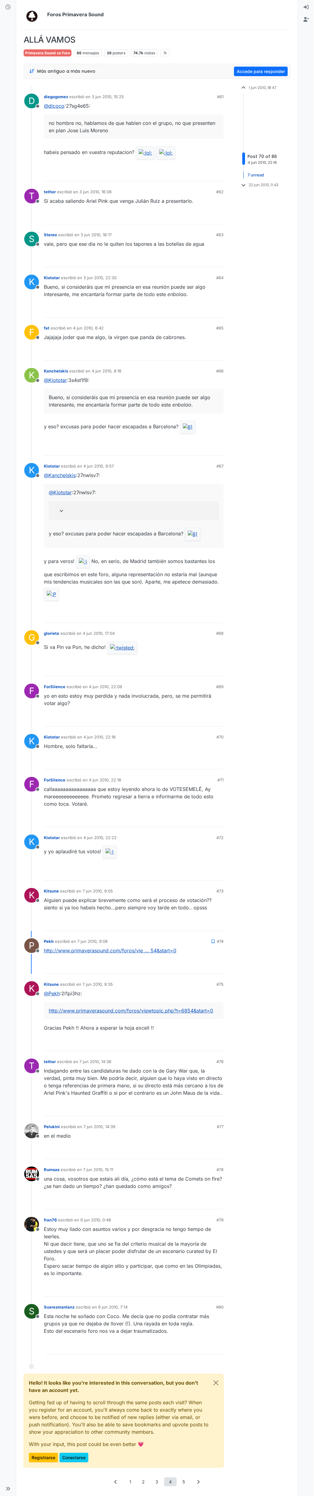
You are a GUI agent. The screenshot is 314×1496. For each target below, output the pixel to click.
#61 (220, 96)
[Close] (216, 1382)
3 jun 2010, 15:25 (108, 96)
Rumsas (51, 1169)
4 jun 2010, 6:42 (88, 328)
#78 (220, 1169)
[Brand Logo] (34, 14)
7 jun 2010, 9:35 (97, 984)
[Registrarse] (306, 20)
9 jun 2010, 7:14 (113, 1307)
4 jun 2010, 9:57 (98, 466)
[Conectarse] (306, 7)
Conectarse (74, 1457)
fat (46, 328)
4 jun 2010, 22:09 (105, 686)
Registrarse (43, 1457)
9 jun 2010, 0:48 (95, 1219)
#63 (220, 234)
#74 (220, 941)
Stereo (50, 234)
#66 (220, 370)
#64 (220, 277)
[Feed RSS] (165, 52)
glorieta (51, 633)
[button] (7, 1489)
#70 (220, 737)
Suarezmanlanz (59, 1307)
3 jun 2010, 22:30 (100, 277)
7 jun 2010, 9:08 (92, 941)
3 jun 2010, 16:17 (96, 234)
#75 (220, 984)
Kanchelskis (56, 370)
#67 (220, 466)
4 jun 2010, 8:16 (106, 370)
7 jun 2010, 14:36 (95, 1061)
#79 (220, 1219)
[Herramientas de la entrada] (218, 174)
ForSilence (54, 686)
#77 (220, 1126)
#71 (220, 779)
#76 (220, 1061)
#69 (220, 686)
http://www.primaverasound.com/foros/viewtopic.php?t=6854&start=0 (131, 1011)
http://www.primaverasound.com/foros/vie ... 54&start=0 (110, 950)
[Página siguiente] (198, 1481)
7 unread (255, 174)
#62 (220, 191)
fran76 (50, 1219)
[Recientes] (7, 7)
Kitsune (51, 891)
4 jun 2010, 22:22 (100, 837)
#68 (220, 633)
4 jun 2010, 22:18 (105, 779)
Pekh (49, 941)
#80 (220, 1307)
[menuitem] (306, 7)
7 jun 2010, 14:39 (99, 1126)
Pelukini (52, 1126)
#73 (220, 891)
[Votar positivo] (184, 174)
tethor (50, 191)
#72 (220, 837)
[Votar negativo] (206, 174)
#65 (220, 328)
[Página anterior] (116, 1481)
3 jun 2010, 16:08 (95, 191)
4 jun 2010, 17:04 (99, 633)
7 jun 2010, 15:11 (98, 1169)
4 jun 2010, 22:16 (99, 737)
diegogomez (56, 96)
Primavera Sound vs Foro (47, 53)
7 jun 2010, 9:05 (97, 891)
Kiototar (52, 277)
